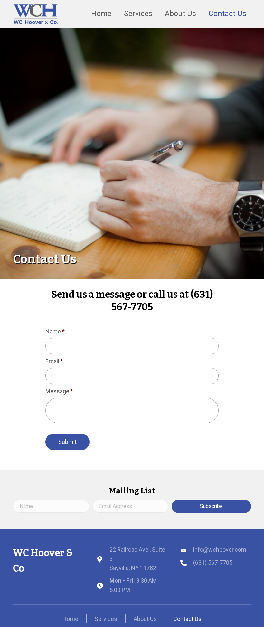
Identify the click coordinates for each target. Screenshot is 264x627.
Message (59, 391)
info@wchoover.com (219, 549)
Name (55, 331)
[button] (211, 506)
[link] (101, 13)
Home (70, 618)
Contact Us (187, 618)
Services (106, 618)
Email (54, 361)
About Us (145, 618)
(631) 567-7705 (212, 562)
